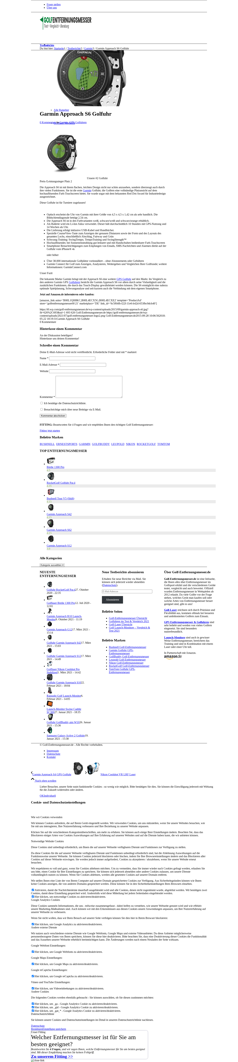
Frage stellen (54, 4)
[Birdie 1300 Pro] (51, 463)
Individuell (50, 795)
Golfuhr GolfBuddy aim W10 (63, 722)
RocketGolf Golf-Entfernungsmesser (129, 665)
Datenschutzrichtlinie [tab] (42, 1013)
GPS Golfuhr (124, 279)
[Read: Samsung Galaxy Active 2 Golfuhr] (50, 732)
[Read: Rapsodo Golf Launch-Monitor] (50, 692)
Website (44, 371)
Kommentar (47, 396)
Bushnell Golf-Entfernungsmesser (127, 647)
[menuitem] (131, 4)
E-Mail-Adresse (49, 364)
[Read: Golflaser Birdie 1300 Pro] (50, 599)
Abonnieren (112, 599)
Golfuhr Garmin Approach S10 (64, 682)
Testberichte (47, 45)
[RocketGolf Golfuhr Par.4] (51, 479)
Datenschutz (109, 585)
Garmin (64, 122)
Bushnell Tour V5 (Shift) (60, 498)
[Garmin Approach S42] (51, 511)
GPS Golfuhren (78, 122)
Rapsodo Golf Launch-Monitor (64, 695)
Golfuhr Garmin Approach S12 (64, 656)
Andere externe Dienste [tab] (44, 927)
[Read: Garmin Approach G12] (50, 626)
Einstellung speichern (54, 1028)
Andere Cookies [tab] (40, 991)
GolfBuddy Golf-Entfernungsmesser (129, 656)
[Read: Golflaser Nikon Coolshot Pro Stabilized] (50, 666)
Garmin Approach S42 (59, 514)
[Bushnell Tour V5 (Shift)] (51, 495)
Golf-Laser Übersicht (120, 624)
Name (44, 358)
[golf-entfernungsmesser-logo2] (66, 28)
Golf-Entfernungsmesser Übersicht (128, 618)
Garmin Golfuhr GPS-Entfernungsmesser (121, 652)
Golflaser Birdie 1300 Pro (61, 602)
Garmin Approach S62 (59, 529)
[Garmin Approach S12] (51, 542)
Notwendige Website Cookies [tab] (47, 841)
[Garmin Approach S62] (50, 526)
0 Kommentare (48, 122)
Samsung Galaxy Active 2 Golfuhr (66, 735)
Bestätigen (37, 1028)
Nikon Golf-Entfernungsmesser (126, 662)
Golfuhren (74, 282)
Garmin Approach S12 (59, 545)
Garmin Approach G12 (59, 629)
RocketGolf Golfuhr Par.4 (61, 482)
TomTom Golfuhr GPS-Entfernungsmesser (122, 671)
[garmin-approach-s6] (94, 105)
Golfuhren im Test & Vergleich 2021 (129, 621)
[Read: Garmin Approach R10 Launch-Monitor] (50, 613)
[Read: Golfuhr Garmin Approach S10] (50, 679)
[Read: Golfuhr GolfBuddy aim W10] (50, 719)
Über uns (52, 7)
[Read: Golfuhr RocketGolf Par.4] (50, 586)
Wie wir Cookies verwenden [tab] (46, 817)
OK (42, 795)
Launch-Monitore (174, 637)
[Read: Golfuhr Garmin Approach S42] (50, 639)
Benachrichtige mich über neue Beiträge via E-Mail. (72, 409)
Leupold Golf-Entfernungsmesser (127, 659)
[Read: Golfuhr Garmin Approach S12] (50, 652)
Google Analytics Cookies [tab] (45, 899)
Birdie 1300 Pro (55, 467)
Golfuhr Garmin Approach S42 (64, 642)
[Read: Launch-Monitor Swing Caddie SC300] (50, 705)
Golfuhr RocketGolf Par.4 (61, 589)
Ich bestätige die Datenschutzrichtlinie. (65, 403)
